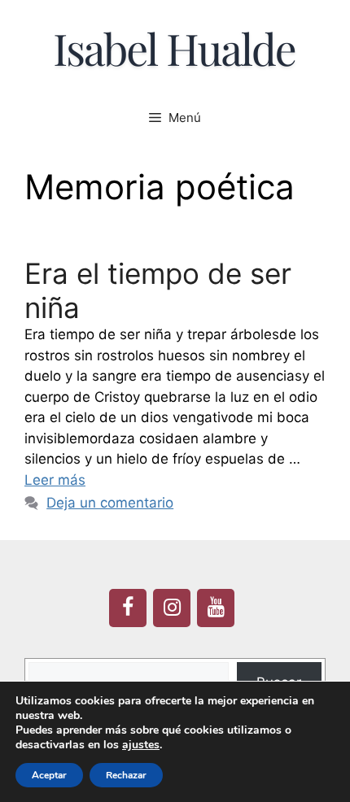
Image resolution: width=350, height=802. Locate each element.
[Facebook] (128, 608)
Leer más (54, 480)
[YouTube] (215, 608)
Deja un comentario (109, 503)
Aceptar (49, 775)
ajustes (141, 745)
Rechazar (126, 775)
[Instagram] (171, 608)
